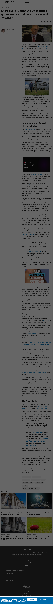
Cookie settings (42, 599)
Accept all (32, 599)
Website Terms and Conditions (19, 601)
